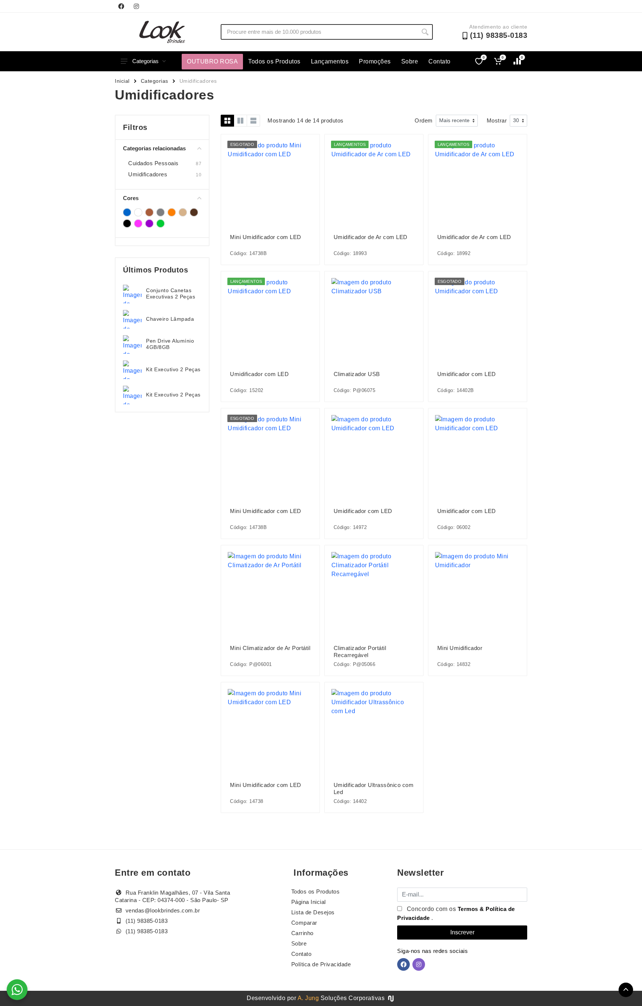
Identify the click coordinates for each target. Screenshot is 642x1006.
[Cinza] (160, 212)
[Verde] (160, 223)
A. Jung (308, 998)
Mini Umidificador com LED (265, 237)
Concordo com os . (456, 913)
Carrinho (302, 933)
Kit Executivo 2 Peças (173, 369)
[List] (253, 121)
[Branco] (138, 212)
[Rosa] (138, 223)
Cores (131, 198)
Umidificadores (147, 174)
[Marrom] (194, 212)
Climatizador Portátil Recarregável (360, 651)
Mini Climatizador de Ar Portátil (270, 648)
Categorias (145, 61)
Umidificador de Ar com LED (371, 237)
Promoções (375, 61)
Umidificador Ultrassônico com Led (374, 788)
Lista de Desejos (313, 912)
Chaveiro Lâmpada (170, 319)
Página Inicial (308, 902)
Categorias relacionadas (154, 148)
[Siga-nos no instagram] (136, 6)
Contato (439, 61)
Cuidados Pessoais (153, 163)
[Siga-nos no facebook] (121, 6)
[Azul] (127, 212)
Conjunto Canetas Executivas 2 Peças (170, 293)
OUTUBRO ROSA (212, 61)
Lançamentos (330, 61)
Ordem (424, 120)
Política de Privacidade (321, 964)
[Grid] (227, 121)
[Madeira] (183, 212)
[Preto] (127, 223)
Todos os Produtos (274, 61)
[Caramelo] (149, 212)
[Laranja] (172, 212)
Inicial (122, 81)
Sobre (409, 61)
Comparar (304, 923)
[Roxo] (149, 223)
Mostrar (497, 120)
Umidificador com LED (259, 374)
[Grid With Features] (240, 121)
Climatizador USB (357, 374)
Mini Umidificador (460, 648)
